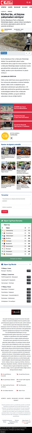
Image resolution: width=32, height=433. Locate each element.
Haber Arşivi (22, 390)
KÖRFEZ (3, 7)
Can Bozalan (13, 134)
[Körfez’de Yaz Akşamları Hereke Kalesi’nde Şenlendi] (8, 180)
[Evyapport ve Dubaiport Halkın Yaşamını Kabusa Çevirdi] (24, 151)
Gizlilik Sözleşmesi (7, 420)
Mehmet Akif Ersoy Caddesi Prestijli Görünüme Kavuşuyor (23, 172)
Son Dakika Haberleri (8, 390)
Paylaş (4, 53)
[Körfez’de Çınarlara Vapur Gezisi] (8, 165)
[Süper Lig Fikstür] (30, 264)
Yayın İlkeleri (11, 423)
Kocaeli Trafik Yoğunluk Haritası (23, 380)
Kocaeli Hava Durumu (24, 374)
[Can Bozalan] (5, 136)
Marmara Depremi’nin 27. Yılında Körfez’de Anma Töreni (8, 157)
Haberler (3, 11)
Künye (4, 421)
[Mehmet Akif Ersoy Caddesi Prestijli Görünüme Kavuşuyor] (24, 165)
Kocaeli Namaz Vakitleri (9, 379)
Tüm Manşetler (22, 385)
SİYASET (16, 400)
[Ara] (27, 2)
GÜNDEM (27, 398)
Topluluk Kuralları (13, 421)
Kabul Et (27, 429)
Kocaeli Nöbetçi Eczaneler (6, 375)
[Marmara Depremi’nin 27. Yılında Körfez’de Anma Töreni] (8, 151)
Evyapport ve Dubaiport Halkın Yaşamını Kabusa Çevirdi (23, 157)
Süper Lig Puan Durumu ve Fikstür (7, 386)
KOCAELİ (24, 7)
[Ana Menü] (29, 2)
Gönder (4, 211)
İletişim (17, 420)
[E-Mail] (11, 138)
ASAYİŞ (10, 7)
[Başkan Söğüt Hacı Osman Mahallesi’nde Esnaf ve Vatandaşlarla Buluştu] (24, 180)
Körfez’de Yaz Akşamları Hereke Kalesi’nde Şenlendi (8, 186)
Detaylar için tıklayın (16, 258)
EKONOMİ (17, 7)
